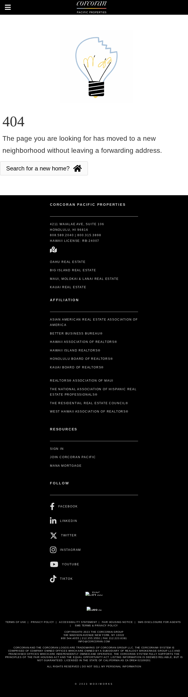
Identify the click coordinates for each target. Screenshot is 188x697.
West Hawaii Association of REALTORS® (89, 411)
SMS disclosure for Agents (159, 622)
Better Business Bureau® (76, 333)
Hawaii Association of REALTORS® (83, 342)
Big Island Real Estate (73, 270)
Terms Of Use (15, 622)
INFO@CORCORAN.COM (94, 641)
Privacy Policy (42, 622)
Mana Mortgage (66, 465)
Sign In (57, 449)
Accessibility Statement (78, 622)
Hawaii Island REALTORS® (75, 350)
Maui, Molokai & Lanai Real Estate (84, 279)
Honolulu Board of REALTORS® (81, 359)
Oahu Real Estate (68, 262)
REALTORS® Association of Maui (81, 380)
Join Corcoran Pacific (73, 457)
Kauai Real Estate (68, 287)
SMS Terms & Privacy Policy (96, 625)
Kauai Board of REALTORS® (77, 367)
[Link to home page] (94, 7)
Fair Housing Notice (117, 622)
